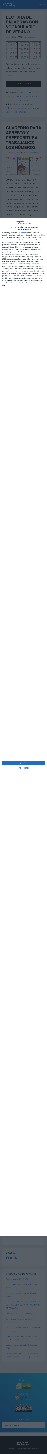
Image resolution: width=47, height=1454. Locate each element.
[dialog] (23, 727)
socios (23, 232)
